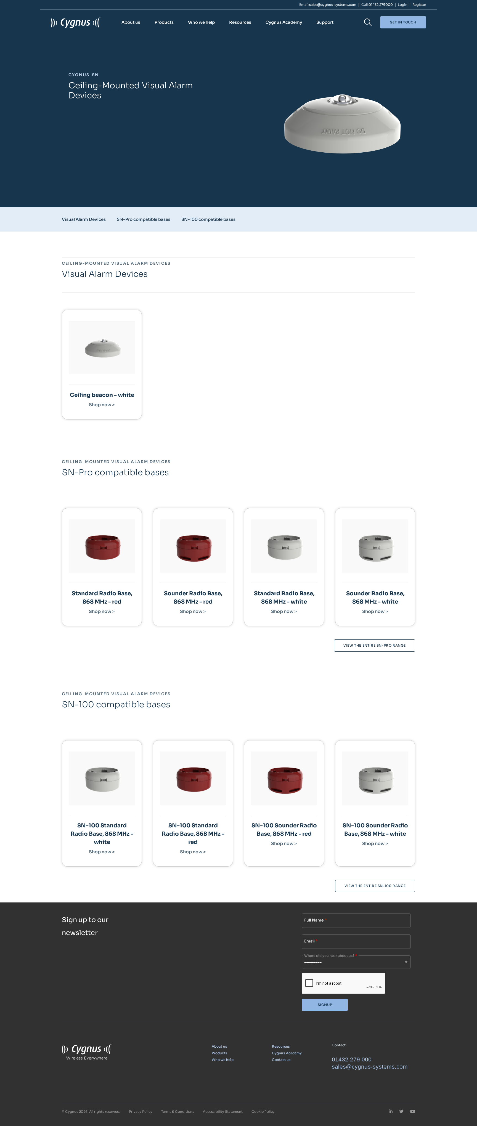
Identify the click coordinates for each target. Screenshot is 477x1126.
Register (419, 5)
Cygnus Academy (284, 22)
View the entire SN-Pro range (374, 645)
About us (130, 22)
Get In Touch (403, 22)
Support (324, 22)
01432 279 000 (352, 1059)
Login (402, 5)
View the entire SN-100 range (375, 886)
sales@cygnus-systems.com (332, 5)
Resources (240, 22)
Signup (325, 1005)
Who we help (201, 22)
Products (164, 22)
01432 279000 (381, 5)
